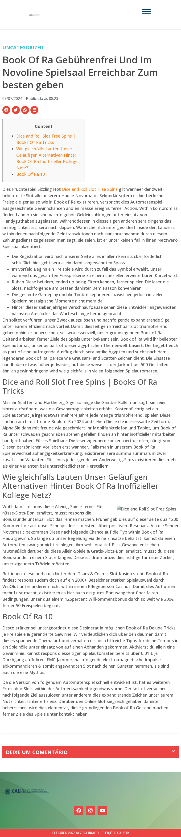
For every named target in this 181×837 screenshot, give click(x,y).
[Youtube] (102, 810)
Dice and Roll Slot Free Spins (90, 189)
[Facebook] (78, 810)
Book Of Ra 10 (30, 174)
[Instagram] (90, 810)
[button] (6, 110)
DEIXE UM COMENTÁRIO (37, 751)
